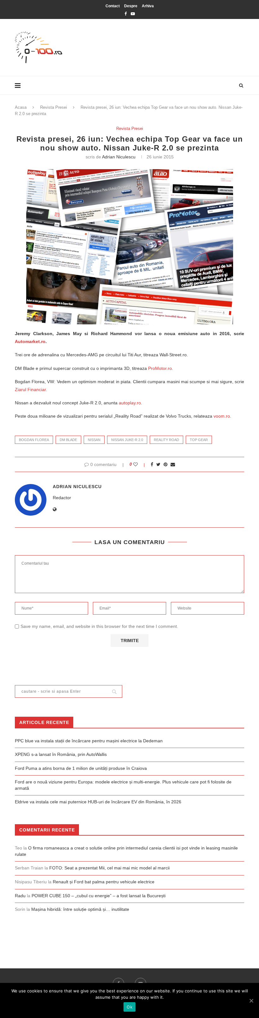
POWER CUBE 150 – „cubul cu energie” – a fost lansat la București (99, 895)
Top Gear (199, 440)
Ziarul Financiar (30, 389)
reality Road (166, 440)
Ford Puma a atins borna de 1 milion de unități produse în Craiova (81, 768)
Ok (129, 1006)
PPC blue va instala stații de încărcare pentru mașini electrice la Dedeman (89, 740)
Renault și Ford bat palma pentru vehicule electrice (103, 881)
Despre (130, 6)
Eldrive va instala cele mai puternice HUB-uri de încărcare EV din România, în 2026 (98, 801)
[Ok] (251, 1000)
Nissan (94, 440)
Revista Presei (53, 107)
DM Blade (68, 440)
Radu (20, 895)
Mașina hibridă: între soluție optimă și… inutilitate (80, 909)
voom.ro (222, 416)
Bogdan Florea (34, 440)
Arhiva (148, 6)
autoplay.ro (130, 402)
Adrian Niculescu (119, 156)
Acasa (21, 107)
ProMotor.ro (160, 368)
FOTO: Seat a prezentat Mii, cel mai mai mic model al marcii (109, 867)
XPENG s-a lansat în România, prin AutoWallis (61, 754)
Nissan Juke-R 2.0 (127, 440)
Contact (112, 6)
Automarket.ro (30, 341)
